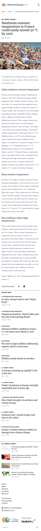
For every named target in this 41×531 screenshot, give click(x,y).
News (10, 11)
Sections (5, 489)
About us (5, 493)
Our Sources (6, 498)
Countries (5, 491)
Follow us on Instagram (12, 508)
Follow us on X (9, 510)
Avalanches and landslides (12, 296)
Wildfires (6, 326)
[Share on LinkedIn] (24, 286)
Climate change (9, 19)
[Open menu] (38, 4)
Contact (4, 503)
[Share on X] (19, 286)
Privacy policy (7, 501)
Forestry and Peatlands (11, 427)
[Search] (37, 527)
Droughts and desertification (13, 397)
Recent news (6, 292)
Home (3, 11)
